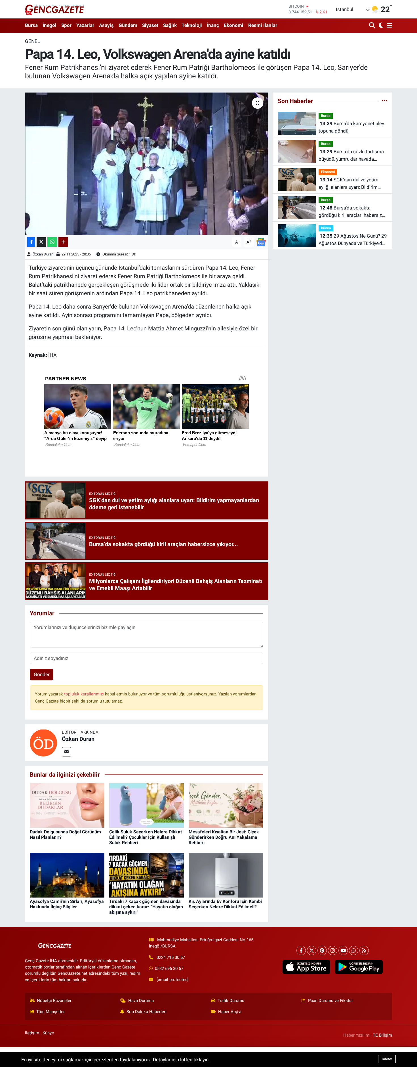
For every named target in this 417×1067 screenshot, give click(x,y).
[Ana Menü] (388, 26)
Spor (66, 25)
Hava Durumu (141, 1000)
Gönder (42, 674)
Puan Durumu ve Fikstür (330, 1000)
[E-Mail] (66, 751)
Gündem (128, 25)
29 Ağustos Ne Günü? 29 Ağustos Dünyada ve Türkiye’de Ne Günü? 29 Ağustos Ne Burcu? (353, 240)
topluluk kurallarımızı (84, 694)
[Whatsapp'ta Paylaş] (52, 242)
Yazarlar (85, 25)
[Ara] (372, 26)
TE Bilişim (382, 1035)
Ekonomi (233, 25)
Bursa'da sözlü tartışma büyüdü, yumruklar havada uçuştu (351, 156)
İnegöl (49, 25)
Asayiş (106, 25)
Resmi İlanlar (262, 25)
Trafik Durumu (231, 1000)
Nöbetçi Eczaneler (54, 1000)
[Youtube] (343, 950)
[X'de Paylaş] (41, 242)
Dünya (326, 228)
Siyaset (150, 25)
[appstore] (306, 967)
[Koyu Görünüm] (380, 26)
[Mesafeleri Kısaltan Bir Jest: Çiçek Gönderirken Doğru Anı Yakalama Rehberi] (226, 805)
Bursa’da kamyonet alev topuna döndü (351, 127)
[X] (311, 950)
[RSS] (364, 950)
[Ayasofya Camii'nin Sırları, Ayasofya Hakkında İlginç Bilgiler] (67, 874)
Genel (32, 41)
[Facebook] (301, 950)
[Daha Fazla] (63, 242)
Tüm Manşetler (50, 1011)
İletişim (32, 1032)
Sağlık (170, 25)
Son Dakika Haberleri (147, 1011)
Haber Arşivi (229, 1011)
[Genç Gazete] (55, 9)
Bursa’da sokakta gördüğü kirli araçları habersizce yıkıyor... (353, 212)
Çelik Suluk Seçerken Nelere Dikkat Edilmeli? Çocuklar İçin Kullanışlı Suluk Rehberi (145, 837)
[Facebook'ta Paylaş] (31, 242)
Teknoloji (192, 25)
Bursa (31, 25)
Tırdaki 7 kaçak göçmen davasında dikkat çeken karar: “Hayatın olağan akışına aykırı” (146, 907)
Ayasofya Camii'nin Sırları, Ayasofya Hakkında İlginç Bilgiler (67, 904)
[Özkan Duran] (43, 742)
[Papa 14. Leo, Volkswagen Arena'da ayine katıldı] (146, 164)
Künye (48, 1032)
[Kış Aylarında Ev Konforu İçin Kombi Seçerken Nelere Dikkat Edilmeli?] (226, 874)
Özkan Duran (43, 254)
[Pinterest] (322, 950)
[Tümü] (384, 101)
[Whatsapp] (353, 950)
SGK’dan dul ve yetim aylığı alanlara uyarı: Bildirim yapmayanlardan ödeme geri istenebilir (349, 184)
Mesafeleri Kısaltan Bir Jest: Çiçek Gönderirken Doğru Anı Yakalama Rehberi (224, 837)
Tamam (387, 1059)
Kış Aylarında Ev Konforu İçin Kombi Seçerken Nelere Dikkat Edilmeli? (225, 904)
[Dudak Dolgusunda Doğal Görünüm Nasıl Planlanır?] (67, 805)
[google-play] (359, 967)
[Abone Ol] (261, 241)
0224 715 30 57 (171, 957)
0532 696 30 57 (169, 968)
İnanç (213, 25)
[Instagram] (332, 950)
